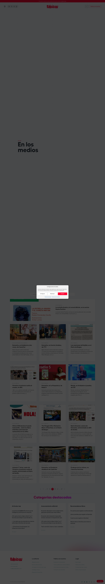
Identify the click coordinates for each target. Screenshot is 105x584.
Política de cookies (48, 296)
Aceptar (62, 293)
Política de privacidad (56, 296)
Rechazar (52, 293)
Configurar (42, 293)
